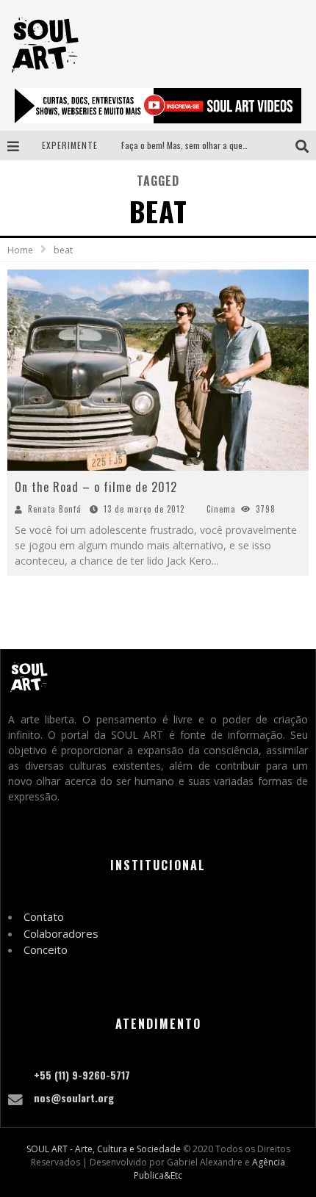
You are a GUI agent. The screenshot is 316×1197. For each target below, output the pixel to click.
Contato (44, 916)
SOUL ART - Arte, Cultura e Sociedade (103, 1149)
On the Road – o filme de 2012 (96, 487)
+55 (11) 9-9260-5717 (82, 1074)
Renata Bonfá (55, 509)
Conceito (46, 949)
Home (20, 250)
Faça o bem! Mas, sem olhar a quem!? (188, 145)
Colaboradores (61, 933)
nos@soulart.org (74, 1097)
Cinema (221, 509)
